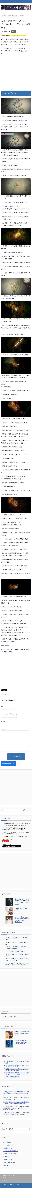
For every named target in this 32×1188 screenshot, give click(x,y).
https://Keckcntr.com (19, 1103)
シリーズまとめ (7, 1159)
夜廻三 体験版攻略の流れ (12, 1076)
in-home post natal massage (19, 1093)
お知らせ (5, 1165)
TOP (10, 15)
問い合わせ (6, 1177)
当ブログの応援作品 (9, 1162)
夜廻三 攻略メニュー (7, 645)
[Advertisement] (16, 72)
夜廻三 (13, 31)
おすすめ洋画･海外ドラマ (10, 1151)
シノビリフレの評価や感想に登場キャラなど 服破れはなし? (22, 1033)
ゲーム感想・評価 (8, 1145)
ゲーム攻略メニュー (9, 1142)
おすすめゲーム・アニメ (10, 1153)
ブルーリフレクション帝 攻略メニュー (16, 951)
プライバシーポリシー (9, 1180)
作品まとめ (6, 1156)
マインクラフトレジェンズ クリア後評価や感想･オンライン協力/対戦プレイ (22, 1042)
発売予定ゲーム (7, 1148)
